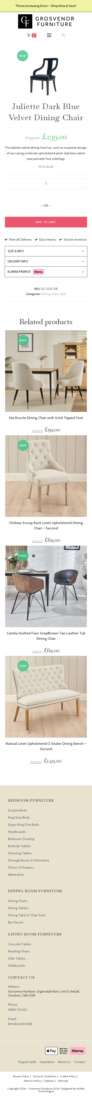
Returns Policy (32, 1080)
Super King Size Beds (24, 825)
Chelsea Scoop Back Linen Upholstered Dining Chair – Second (46, 525)
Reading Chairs (19, 951)
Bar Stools (16, 922)
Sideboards (16, 966)
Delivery (49, 1080)
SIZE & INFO (16, 251)
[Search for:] (63, 35)
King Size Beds (19, 817)
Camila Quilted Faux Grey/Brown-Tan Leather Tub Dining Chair (46, 636)
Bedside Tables (19, 846)
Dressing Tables (20, 853)
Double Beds (17, 810)
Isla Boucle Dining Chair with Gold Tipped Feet (46, 418)
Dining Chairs (50, 294)
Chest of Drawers (21, 867)
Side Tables (17, 958)
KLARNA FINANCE (19, 271)
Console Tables (19, 944)
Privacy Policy (21, 1076)
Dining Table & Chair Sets (27, 915)
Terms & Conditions (44, 1076)
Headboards (17, 832)
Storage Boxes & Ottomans (28, 860)
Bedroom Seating (21, 839)
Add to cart (46, 222)
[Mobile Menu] (49, 35)
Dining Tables (18, 908)
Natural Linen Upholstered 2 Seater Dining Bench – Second (46, 746)
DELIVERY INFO (18, 261)
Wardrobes (16, 875)
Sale (63, 294)
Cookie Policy (68, 1076)
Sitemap (63, 1080)
